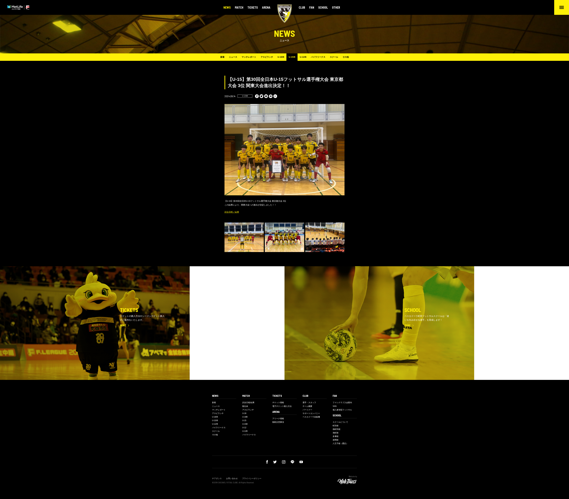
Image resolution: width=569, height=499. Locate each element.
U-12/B (303, 57)
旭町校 (335, 433)
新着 (222, 57)
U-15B (245, 424)
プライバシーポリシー (251, 478)
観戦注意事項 (278, 422)
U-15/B (292, 57)
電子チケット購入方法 (282, 406)
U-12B (245, 431)
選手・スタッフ (309, 402)
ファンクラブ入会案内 (342, 402)
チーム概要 (307, 406)
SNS (335, 406)
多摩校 (335, 436)
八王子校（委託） (340, 443)
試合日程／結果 (231, 212)
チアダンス (217, 478)
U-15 (244, 420)
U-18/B (281, 57)
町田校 (335, 426)
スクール (334, 57)
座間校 (335, 440)
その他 (346, 57)
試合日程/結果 (248, 402)
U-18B (245, 417)
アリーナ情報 (278, 418)
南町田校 (336, 429)
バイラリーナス (318, 57)
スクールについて (340, 422)
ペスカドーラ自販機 (311, 417)
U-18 (244, 413)
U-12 (244, 427)
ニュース (233, 57)
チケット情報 (278, 402)
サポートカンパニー (311, 413)
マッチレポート (249, 57)
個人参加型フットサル (342, 410)
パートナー (307, 410)
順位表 (245, 406)
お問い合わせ (232, 478)
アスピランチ (267, 57)
